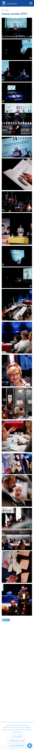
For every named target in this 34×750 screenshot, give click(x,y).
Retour (7, 620)
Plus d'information (17, 745)
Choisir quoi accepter (17, 741)
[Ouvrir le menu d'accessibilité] (29, 745)
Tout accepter (17, 736)
